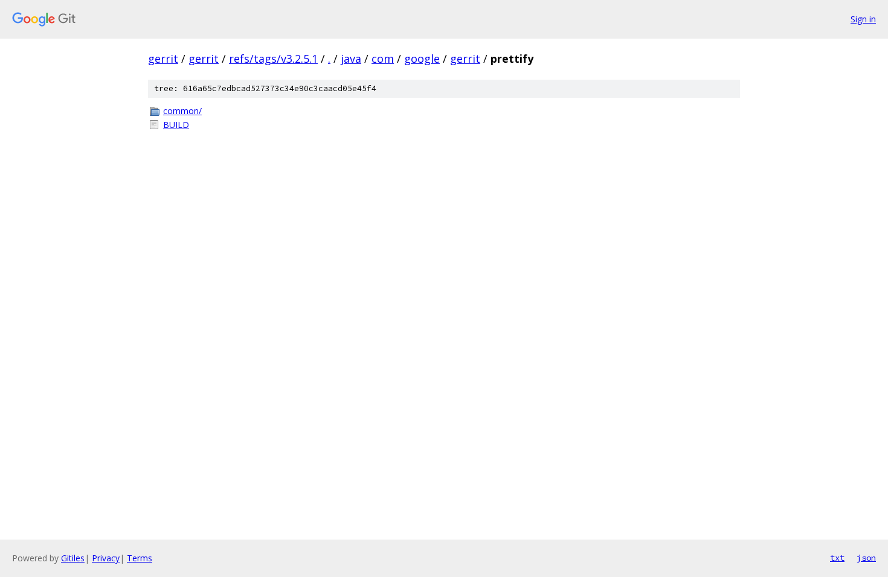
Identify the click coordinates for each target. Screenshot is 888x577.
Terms (139, 558)
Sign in (863, 19)
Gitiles (73, 558)
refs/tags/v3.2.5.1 (273, 58)
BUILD (176, 124)
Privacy (106, 558)
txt (837, 557)
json (866, 557)
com (383, 58)
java (351, 58)
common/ (182, 110)
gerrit (163, 58)
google (422, 58)
